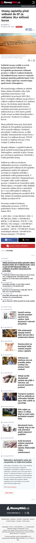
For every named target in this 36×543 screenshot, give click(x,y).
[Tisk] (34, 60)
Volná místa (26, 521)
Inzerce (32, 519)
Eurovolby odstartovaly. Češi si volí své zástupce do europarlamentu (15, 296)
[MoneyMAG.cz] (10, 2)
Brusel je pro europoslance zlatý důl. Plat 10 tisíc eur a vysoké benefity (17, 291)
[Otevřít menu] (33, 2)
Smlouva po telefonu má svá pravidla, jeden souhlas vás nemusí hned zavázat (25, 363)
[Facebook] (29, 60)
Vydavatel (26, 519)
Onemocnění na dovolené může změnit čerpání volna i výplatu (25, 347)
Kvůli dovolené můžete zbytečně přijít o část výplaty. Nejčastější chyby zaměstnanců (26, 446)
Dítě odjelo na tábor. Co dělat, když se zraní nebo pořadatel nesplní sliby (26, 414)
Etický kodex (5, 519)
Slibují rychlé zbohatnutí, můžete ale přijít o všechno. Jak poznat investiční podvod (26, 381)
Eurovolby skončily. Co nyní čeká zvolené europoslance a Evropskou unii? (16, 285)
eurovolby (9, 250)
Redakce (13, 519)
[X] (31, 60)
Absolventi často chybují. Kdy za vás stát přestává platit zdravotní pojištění (26, 429)
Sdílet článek (30, 29)
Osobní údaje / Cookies (13, 521)
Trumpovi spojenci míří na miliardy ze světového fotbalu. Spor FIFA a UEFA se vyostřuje (26, 398)
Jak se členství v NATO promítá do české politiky (18, 301)
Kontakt (19, 519)
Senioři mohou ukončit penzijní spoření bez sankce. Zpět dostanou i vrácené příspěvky (26, 318)
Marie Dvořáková (11, 487)
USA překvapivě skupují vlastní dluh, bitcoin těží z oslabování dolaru (26, 333)
